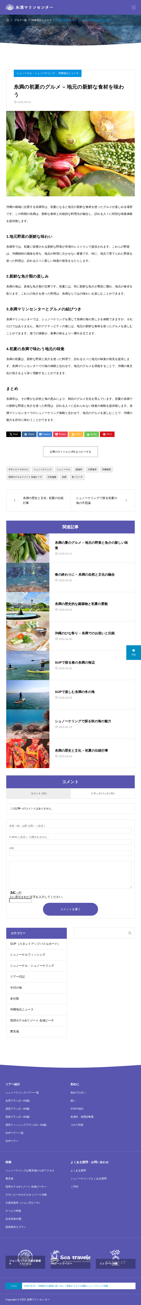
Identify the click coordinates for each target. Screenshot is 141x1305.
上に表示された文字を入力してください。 (37, 896)
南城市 (79, 469)
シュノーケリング (42, 469)
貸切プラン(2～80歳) (18, 1108)
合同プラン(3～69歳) (18, 1100)
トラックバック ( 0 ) (102, 793)
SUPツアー (12, 1140)
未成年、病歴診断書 (82, 1116)
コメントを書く (70, 909)
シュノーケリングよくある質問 (88, 1178)
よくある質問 (78, 1170)
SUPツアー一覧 (15, 1132)
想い (73, 1100)
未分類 (14, 998)
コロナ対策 (76, 1124)
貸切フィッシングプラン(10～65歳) (26, 1124)
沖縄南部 (106, 469)
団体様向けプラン (16, 1226)
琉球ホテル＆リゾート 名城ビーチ (25, 477)
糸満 (64, 477)
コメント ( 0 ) (38, 793)
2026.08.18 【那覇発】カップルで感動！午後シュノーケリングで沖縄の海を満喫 (65, 1286)
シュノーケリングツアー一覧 (22, 1092)
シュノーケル (63, 469)
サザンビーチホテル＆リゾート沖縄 (26, 1194)
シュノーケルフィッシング (27, 954)
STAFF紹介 (77, 1108)
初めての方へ (78, 1092)
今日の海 (16, 987)
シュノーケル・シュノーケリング (36, 73)
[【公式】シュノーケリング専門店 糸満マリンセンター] (29, 7)
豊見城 (14, 1031)
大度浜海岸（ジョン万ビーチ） (23, 1202)
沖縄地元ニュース (68, 73)
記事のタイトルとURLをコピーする (70, 451)
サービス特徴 (13, 1210)
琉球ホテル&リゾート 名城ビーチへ (26, 1186)
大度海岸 (92, 469)
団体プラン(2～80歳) (18, 1116)
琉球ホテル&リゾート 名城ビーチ (32, 1020)
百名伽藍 (52, 477)
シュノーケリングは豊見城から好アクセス (30, 1170)
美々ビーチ (77, 477)
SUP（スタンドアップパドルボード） (35, 943)
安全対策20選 (13, 1218)
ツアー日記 (17, 976)
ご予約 (74, 1186)
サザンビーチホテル (18, 469)
